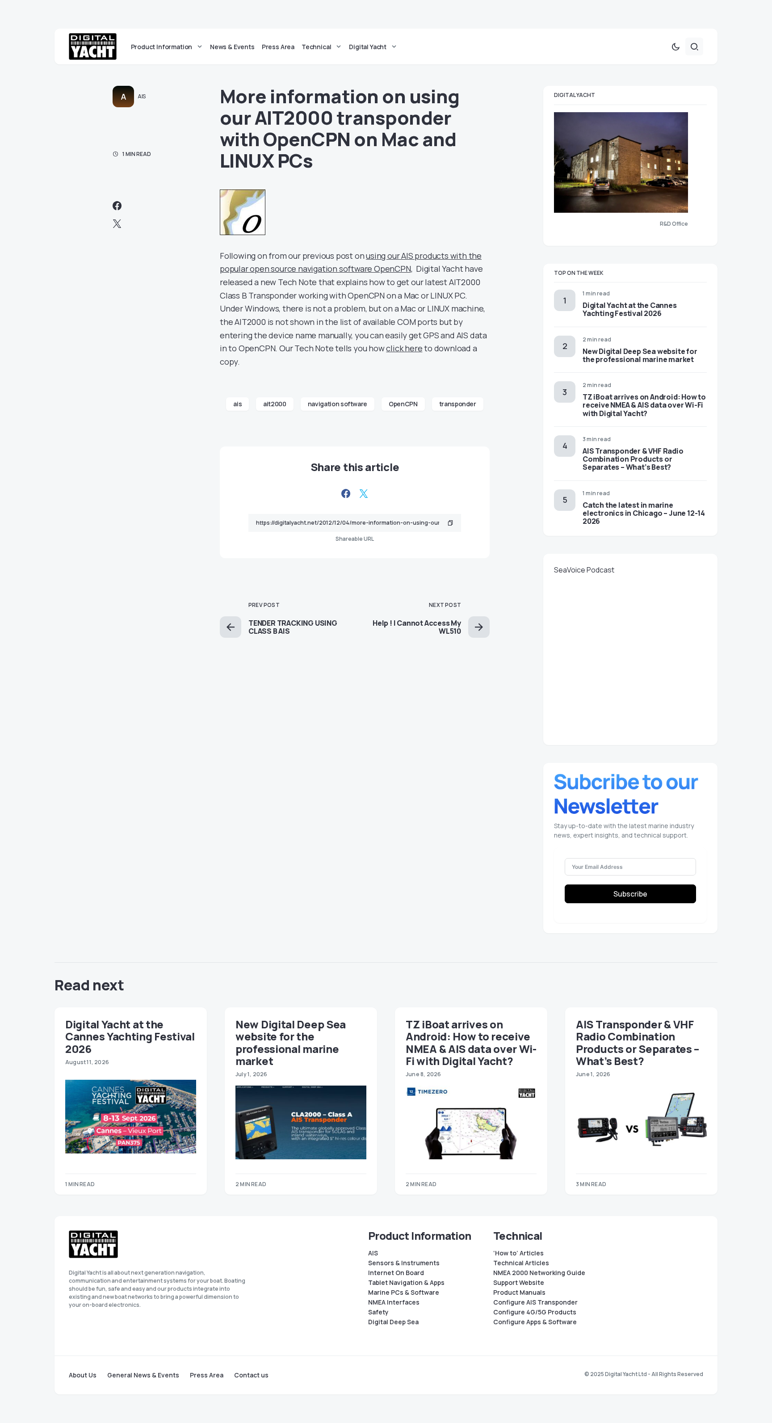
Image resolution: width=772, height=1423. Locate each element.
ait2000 (274, 404)
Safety (378, 1312)
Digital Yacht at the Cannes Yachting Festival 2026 (630, 309)
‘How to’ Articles (518, 1253)
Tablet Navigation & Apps (406, 1283)
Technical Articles (521, 1263)
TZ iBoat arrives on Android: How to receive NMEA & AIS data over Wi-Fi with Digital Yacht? (644, 405)
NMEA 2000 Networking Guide (539, 1273)
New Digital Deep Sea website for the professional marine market (640, 355)
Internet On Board (396, 1273)
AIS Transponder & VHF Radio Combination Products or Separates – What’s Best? (633, 459)
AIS (142, 96)
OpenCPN (403, 404)
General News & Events (143, 1375)
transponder (457, 404)
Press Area (206, 1375)
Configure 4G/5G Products (534, 1312)
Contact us (251, 1375)
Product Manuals (519, 1292)
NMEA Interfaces (394, 1302)
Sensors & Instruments (404, 1263)
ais (237, 404)
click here (404, 348)
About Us (82, 1375)
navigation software (337, 404)
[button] (675, 46)
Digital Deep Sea (393, 1322)
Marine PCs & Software (403, 1292)
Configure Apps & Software (535, 1322)
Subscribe (630, 894)
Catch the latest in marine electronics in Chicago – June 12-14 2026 (644, 513)
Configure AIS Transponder (535, 1302)
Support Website (518, 1283)
